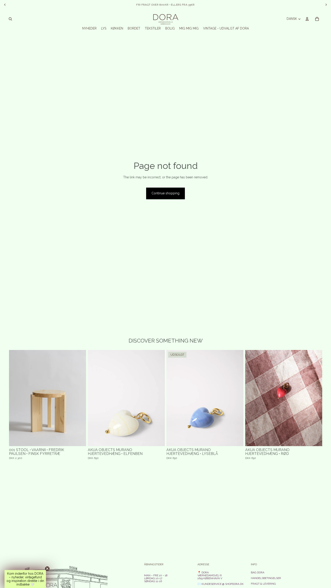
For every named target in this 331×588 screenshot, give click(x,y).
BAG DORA (257, 572)
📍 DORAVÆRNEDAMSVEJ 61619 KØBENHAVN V (209, 575)
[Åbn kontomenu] (307, 19)
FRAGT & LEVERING (263, 583)
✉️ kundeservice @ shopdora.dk (220, 584)
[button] (25, 579)
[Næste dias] (79, 398)
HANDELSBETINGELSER (266, 578)
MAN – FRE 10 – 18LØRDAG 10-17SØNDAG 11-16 (156, 578)
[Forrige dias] (16, 398)
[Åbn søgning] (10, 19)
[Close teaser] (47, 568)
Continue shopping (165, 193)
